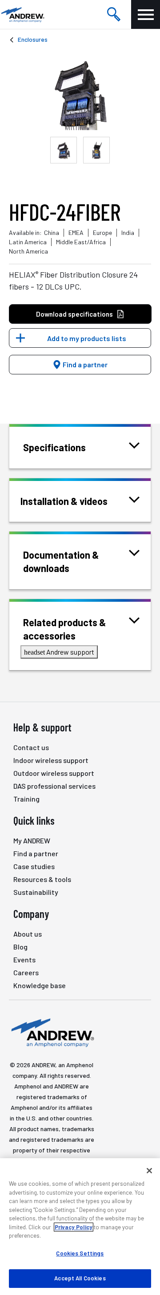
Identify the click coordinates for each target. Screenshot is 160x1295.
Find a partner (84, 364)
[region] (80, 1226)
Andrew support (59, 652)
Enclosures (33, 39)
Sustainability (35, 892)
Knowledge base (39, 985)
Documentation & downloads (61, 561)
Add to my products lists (86, 338)
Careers (26, 972)
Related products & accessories (64, 628)
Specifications (54, 447)
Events (24, 959)
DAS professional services (54, 786)
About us (27, 934)
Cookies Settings (80, 1253)
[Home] (51, 1032)
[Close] (149, 1170)
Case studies (34, 866)
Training (26, 798)
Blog (20, 946)
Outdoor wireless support (53, 773)
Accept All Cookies (79, 1278)
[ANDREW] (22, 14)
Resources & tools (42, 879)
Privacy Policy (73, 1227)
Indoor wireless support (50, 760)
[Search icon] (113, 14)
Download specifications (74, 314)
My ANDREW (31, 840)
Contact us (31, 747)
